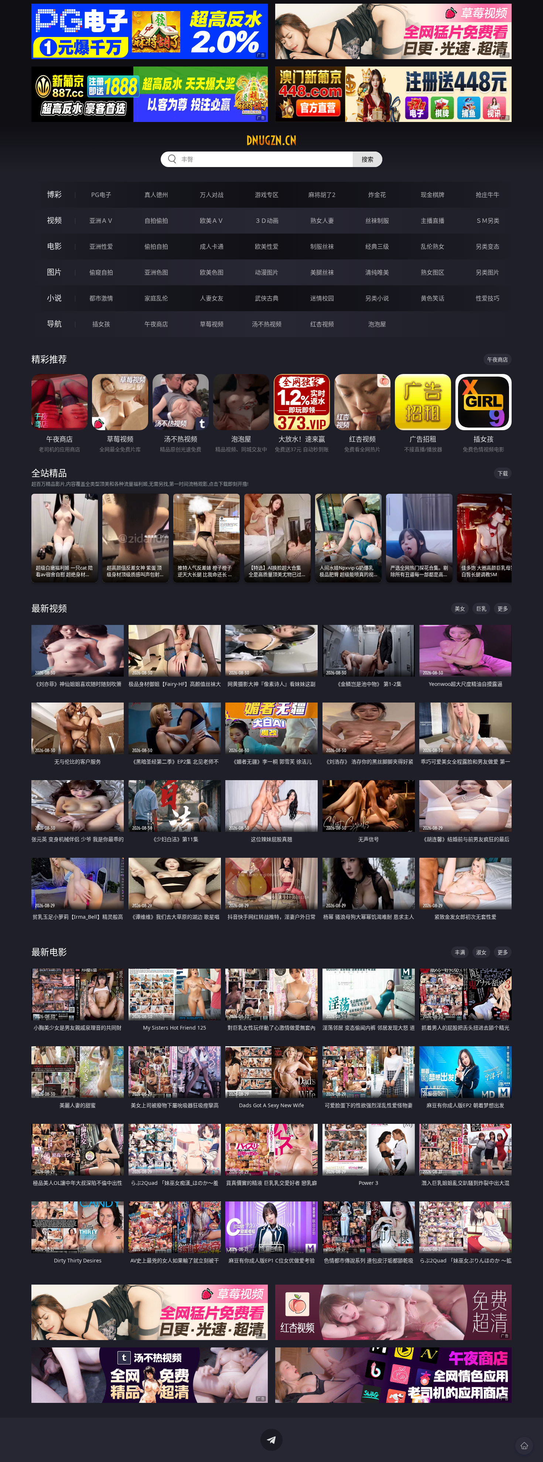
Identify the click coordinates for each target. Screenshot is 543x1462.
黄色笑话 (432, 298)
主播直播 (432, 221)
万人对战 (211, 195)
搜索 (367, 159)
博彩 (54, 195)
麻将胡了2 (321, 195)
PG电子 (101, 195)
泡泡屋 (377, 324)
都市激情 (101, 298)
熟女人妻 (322, 221)
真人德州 (156, 195)
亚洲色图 (156, 272)
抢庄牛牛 (487, 195)
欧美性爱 (267, 246)
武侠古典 (267, 298)
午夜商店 (156, 324)
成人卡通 (211, 246)
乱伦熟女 (432, 246)
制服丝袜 (322, 246)
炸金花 (377, 195)
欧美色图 (211, 272)
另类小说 (377, 298)
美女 (460, 608)
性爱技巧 (487, 298)
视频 (54, 220)
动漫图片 (267, 272)
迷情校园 (322, 298)
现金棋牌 (432, 195)
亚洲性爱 (101, 246)
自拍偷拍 (156, 221)
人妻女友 (211, 298)
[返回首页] (524, 1446)
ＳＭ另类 (487, 221)
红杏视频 (322, 324)
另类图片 (487, 272)
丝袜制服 (377, 221)
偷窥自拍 (101, 272)
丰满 (460, 952)
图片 (54, 272)
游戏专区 (267, 195)
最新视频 (49, 608)
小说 (54, 298)
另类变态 (487, 246)
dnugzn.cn (271, 140)
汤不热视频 (266, 324)
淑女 (481, 952)
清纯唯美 (377, 272)
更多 (503, 608)
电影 (54, 246)
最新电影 (49, 952)
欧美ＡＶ (211, 221)
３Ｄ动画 (267, 221)
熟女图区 (432, 272)
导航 (54, 324)
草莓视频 (211, 324)
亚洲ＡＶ (101, 221)
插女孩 (101, 324)
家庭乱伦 (156, 298)
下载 (503, 473)
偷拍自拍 (156, 246)
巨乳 (481, 608)
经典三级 (377, 246)
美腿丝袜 (322, 272)
